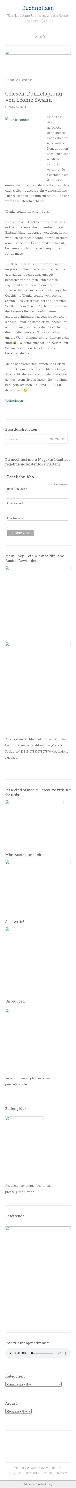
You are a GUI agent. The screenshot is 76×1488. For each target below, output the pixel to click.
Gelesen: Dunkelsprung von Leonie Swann (33, 96)
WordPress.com (55, 1472)
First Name (15, 503)
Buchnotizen (38, 7)
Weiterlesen (16, 400)
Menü (39, 37)
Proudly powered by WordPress (38, 1468)
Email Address (17, 489)
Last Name (15, 518)
